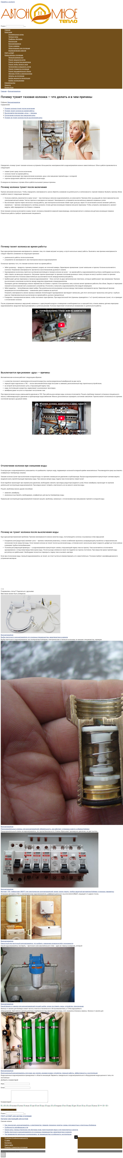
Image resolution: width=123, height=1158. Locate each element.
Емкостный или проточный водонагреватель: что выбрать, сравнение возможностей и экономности (37, 943)
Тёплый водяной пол (15, 58)
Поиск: (3, 26)
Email (2, 1088)
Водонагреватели (14, 44)
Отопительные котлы (16, 34)
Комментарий (6, 1102)
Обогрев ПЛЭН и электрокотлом (20, 74)
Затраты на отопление (16, 76)
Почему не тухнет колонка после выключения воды (23, 118)
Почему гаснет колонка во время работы (19, 111)
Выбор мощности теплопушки (19, 78)
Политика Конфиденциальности (16, 1138)
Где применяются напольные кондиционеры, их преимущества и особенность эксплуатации (38, 1134)
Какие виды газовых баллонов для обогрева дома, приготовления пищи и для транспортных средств (41, 1130)
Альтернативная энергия (17, 51)
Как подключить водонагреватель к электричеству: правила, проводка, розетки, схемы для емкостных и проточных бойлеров (50, 1125)
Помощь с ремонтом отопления (16, 1147)
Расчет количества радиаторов (19, 62)
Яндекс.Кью (9, 87)
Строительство (10, 83)
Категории (8, 32)
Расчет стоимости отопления (18, 69)
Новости (8, 85)
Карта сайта (9, 1145)
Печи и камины (14, 46)
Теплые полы (13, 37)
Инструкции (12, 41)
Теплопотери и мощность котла (19, 67)
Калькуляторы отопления (14, 55)
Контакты (8, 1143)
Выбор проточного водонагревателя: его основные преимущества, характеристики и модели (34, 637)
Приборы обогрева (15, 39)
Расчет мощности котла (16, 60)
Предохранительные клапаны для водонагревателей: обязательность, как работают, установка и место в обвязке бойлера (45, 829)
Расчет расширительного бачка (19, 71)
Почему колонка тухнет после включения (20, 108)
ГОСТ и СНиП (9, 53)
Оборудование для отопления (19, 48)
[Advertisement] (61, 1146)
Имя (2, 1084)
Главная (7, 30)
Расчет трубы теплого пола (18, 64)
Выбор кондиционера (16, 81)
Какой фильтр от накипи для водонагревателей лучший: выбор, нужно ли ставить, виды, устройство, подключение (42, 1006)
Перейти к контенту (8, 2)
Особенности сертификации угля (16, 1127)
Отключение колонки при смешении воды (20, 115)
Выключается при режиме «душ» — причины (21, 113)
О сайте (7, 1140)
